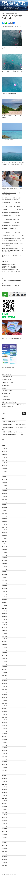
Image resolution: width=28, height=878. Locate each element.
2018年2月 (4, 731)
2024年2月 (4, 532)
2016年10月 (4, 775)
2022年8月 (4, 583)
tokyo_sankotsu (13, 13)
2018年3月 (4, 728)
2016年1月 (4, 800)
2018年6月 (4, 720)
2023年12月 (4, 538)
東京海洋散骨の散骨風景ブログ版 (9, 402)
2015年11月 (4, 806)
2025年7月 (4, 485)
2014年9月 (4, 845)
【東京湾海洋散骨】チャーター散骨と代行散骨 (12, 432)
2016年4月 (4, 792)
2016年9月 (4, 778)
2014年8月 (4, 848)
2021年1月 (4, 633)
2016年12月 (4, 770)
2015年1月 (4, 834)
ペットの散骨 (5, 396)
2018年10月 (4, 708)
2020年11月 (4, 638)
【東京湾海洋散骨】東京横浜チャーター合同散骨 (13, 434)
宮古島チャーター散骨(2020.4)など (10, 267)
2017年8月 (4, 747)
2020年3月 (4, 661)
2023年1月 (4, 569)
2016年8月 (4, 781)
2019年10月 (4, 675)
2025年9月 (4, 479)
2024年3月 (4, 530)
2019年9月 (4, 678)
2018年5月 (4, 722)
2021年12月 (4, 602)
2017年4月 (4, 759)
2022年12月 (4, 571)
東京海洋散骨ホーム (6, 374)
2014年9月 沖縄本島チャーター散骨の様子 (11, 206)
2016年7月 (4, 784)
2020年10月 (4, 641)
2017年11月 (4, 739)
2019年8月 (4, 680)
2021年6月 (4, 619)
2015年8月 (4, 814)
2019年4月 (4, 692)
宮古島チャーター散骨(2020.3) (9, 266)
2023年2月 (4, 566)
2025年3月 (4, 496)
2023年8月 (4, 549)
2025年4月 (4, 493)
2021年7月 (4, 616)
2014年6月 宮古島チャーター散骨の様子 (11, 202)
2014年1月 (4, 865)
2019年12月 (4, 669)
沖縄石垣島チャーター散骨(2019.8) (10, 269)
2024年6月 (4, 521)
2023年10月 (4, 544)
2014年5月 (4, 856)
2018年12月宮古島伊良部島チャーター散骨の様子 (13, 235)
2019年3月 (4, 694)
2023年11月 (4, 541)
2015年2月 (4, 831)
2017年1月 (4, 767)
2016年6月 (4, 787)
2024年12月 (4, 504)
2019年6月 (4, 686)
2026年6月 (4, 454)
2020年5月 (4, 655)
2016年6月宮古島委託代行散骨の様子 (10, 212)
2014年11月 (4, 840)
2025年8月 (4, 482)
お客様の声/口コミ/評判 (7, 382)
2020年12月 (4, 636)
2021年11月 (4, 605)
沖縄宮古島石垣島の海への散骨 (9, 193)
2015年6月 (4, 820)
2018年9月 (4, 711)
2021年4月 (4, 624)
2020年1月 (4, 666)
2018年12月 (4, 703)
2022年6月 (4, 588)
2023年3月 (4, 563)
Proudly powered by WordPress (9, 874)
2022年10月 (4, 577)
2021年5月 (4, 622)
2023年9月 (4, 546)
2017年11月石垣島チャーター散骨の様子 (11, 222)
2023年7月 (4, 552)
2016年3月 (4, 795)
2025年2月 (4, 499)
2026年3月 (4, 462)
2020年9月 (4, 644)
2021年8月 (4, 613)
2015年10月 (4, 809)
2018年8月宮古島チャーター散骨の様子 (11, 232)
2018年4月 (4, 725)
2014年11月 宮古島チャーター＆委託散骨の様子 (13, 209)
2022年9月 (4, 580)
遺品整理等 (4, 388)
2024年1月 (4, 535)
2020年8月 (4, 647)
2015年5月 (4, 823)
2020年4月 (4, 658)
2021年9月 (4, 611)
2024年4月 (4, 527)
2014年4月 (4, 859)
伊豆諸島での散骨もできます (8, 367)
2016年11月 (4, 773)
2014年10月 (4, 842)
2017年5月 (4, 756)
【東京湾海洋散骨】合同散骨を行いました (11, 422)
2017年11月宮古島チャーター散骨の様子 (11, 225)
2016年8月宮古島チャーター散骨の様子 (11, 215)
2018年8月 (4, 714)
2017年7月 (4, 750)
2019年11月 (4, 672)
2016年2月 (4, 798)
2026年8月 (4, 448)
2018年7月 (4, 717)
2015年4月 (4, 826)
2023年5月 (4, 557)
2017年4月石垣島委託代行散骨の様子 (10, 219)
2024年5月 (4, 524)
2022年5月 (4, 591)
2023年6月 (4, 555)
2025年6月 (4, 488)
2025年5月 (4, 490)
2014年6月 (4, 854)
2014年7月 (4, 851)
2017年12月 (4, 736)
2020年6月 (4, 652)
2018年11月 (4, 706)
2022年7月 (4, 585)
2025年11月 (4, 474)
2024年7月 (4, 518)
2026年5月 (4, 457)
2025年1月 (4, 502)
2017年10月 (4, 742)
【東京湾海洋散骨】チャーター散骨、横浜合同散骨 (13, 424)
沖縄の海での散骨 (6, 399)
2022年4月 (4, 594)
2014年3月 (4, 862)
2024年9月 (4, 513)
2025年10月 (4, 476)
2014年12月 (4, 837)
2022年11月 (4, 574)
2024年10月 (4, 510)
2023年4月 (4, 560)
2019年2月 (4, 697)
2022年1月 (4, 599)
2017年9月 (4, 745)
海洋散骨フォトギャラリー (8, 385)
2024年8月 (4, 516)
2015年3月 (4, 828)
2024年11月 (4, 507)
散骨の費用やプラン (6, 379)
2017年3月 (4, 761)
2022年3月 (4, 597)
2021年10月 (4, 608)
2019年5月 (4, 689)
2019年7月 (4, 683)
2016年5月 (4, 789)
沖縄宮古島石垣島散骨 (7, 376)
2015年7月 (4, 817)
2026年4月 (4, 460)
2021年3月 (4, 627)
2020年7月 (4, 650)
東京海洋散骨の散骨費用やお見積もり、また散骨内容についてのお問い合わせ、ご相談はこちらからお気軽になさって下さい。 (13, 250)
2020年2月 (4, 664)
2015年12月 (4, 803)
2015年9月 (4, 812)
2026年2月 (4, 465)
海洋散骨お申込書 (6, 393)
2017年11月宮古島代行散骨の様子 (9, 228)
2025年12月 (4, 471)
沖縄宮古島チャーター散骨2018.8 (9, 264)
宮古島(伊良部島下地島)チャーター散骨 (11, 271)
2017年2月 (4, 764)
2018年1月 (4, 733)
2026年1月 (4, 468)
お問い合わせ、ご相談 (7, 390)
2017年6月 (4, 753)
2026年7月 (4, 451)
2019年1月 (4, 700)
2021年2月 (4, 630)
